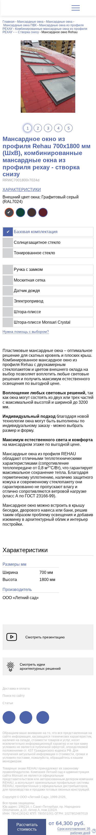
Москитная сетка (29, 280)
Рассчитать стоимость (27, 827)
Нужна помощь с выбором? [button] (26, 332)
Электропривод (28, 301)
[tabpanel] (48, 76)
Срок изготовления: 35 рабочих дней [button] (76, 831)
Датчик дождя (27, 290)
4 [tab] (58, 128)
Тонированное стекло (34, 253)
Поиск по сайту (14, 696)
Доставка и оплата (16, 688)
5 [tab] (69, 128)
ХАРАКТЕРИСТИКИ (22, 189)
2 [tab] (38, 128)
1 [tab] (28, 128)
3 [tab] (48, 128)
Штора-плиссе (27, 312)
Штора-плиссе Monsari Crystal (42, 322)
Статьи (8, 703)
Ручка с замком (28, 269)
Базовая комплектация (36, 232)
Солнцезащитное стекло (37, 242)
